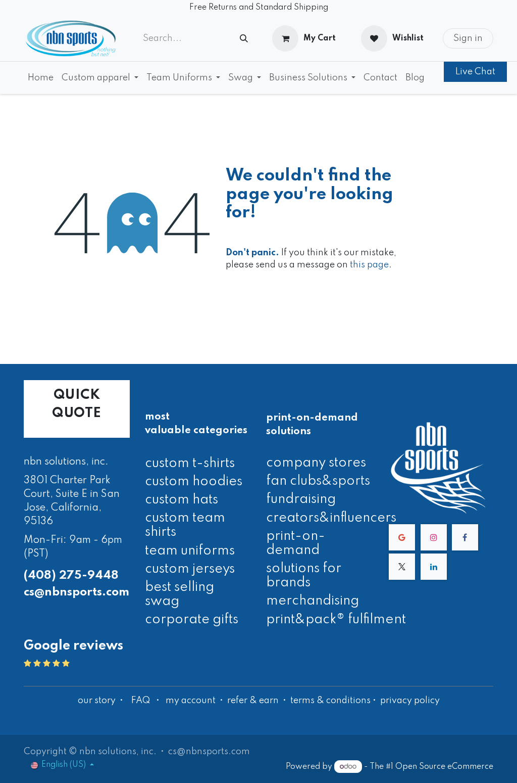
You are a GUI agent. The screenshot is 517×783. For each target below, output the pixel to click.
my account (191, 700)
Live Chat (475, 71)
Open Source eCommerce (444, 767)
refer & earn (253, 700)
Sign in (468, 38)
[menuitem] (41, 78)
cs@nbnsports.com (76, 592)
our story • (101, 700)
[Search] (243, 39)
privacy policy (410, 700)
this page (369, 264)
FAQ (140, 700)
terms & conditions (330, 700)
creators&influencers (331, 518)
